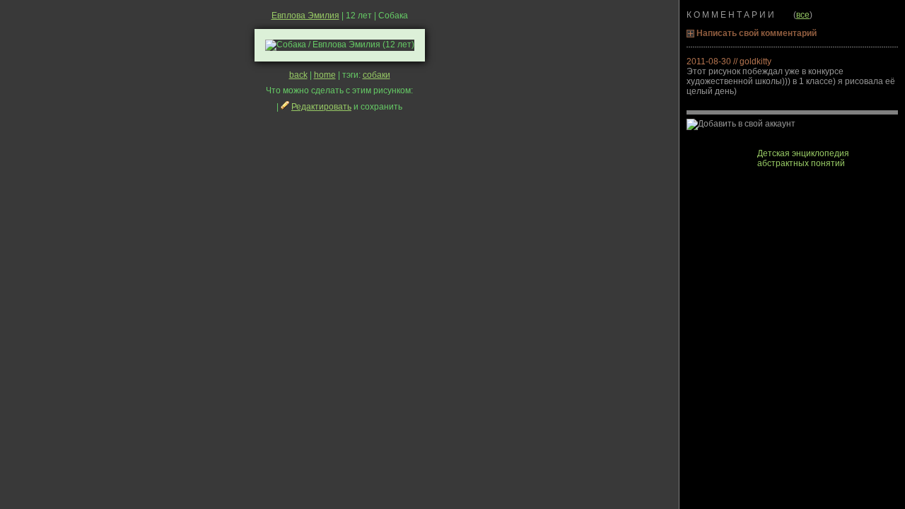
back (298, 75)
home (325, 75)
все (803, 15)
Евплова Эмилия (305, 16)
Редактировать (321, 107)
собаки (376, 75)
